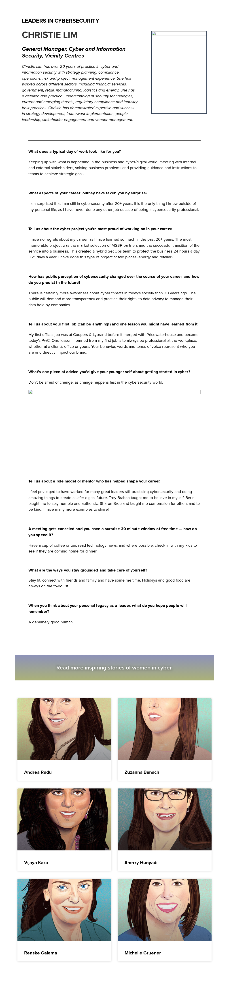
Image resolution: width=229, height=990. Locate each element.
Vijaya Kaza (36, 862)
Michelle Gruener (143, 952)
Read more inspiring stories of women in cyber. (114, 667)
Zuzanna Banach (142, 772)
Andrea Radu (38, 772)
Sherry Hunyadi (141, 862)
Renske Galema (40, 952)
